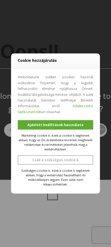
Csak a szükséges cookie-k (55, 160)
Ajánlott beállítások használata (55, 125)
